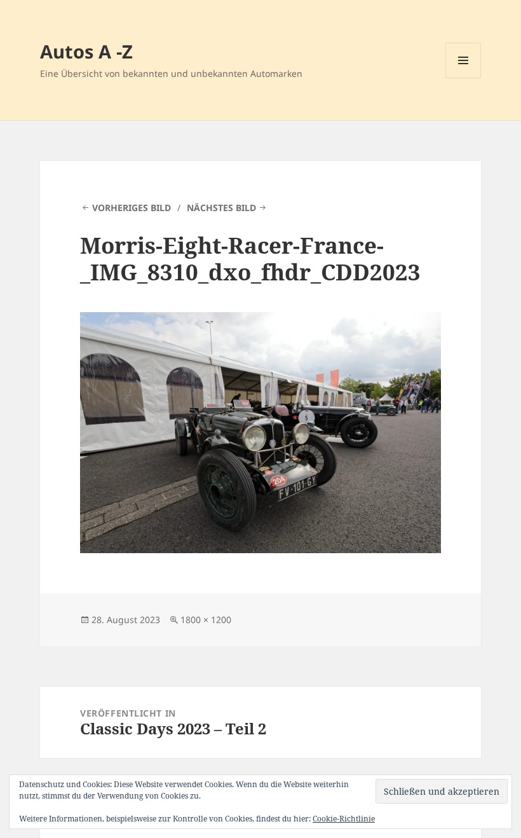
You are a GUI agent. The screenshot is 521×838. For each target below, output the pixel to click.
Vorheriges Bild (131, 208)
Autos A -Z (86, 51)
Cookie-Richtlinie (344, 818)
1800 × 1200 (205, 620)
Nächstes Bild (221, 208)
